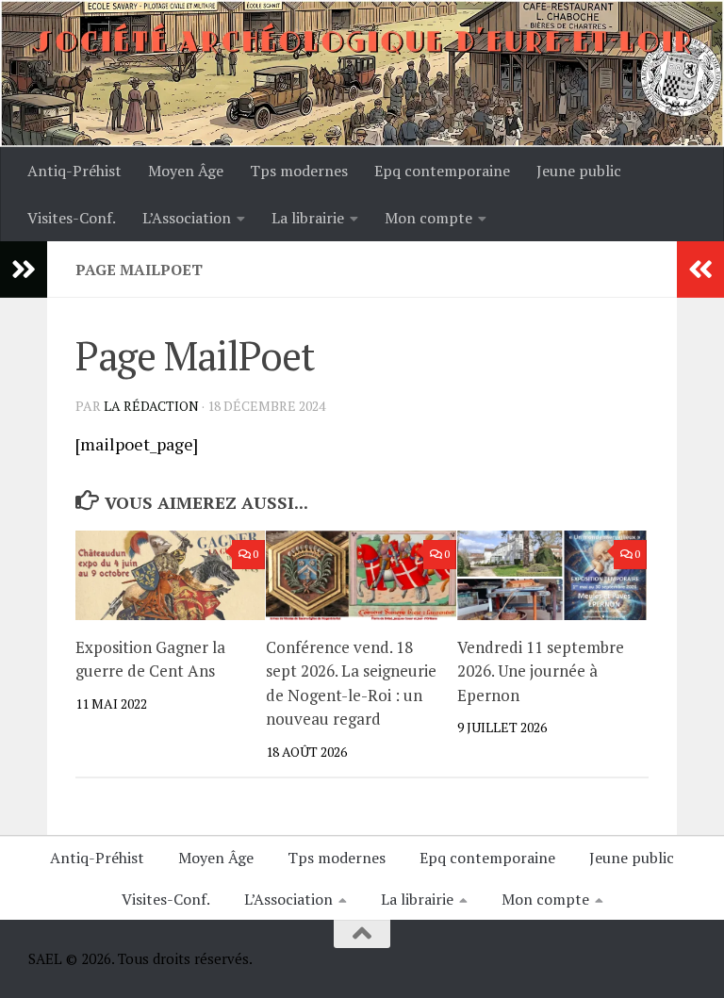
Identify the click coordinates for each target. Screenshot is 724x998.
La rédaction (151, 406)
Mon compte (428, 217)
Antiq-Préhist (74, 170)
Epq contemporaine (442, 170)
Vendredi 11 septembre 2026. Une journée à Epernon (540, 671)
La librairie (308, 217)
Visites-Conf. (71, 217)
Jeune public (578, 170)
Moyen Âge (185, 170)
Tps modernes (299, 170)
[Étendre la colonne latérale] (23, 269)
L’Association (186, 217)
